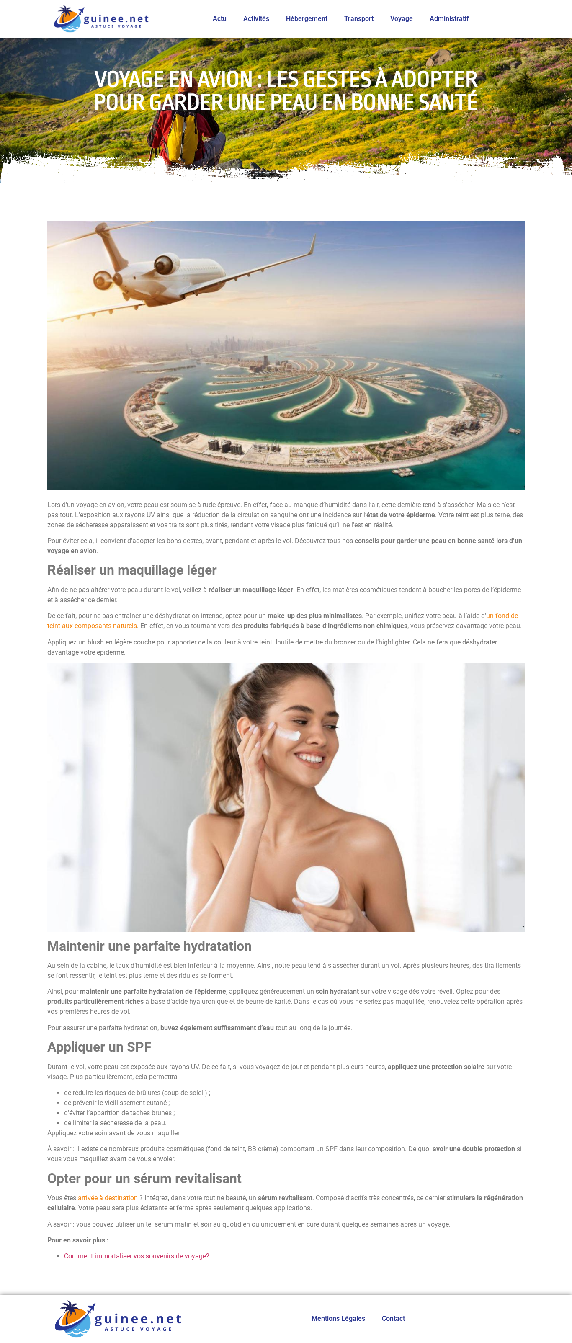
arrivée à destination (108, 1198)
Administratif (449, 19)
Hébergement (306, 19)
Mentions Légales (338, 1318)
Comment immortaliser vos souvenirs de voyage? (136, 1256)
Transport (359, 19)
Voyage (401, 19)
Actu (220, 19)
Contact (393, 1318)
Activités (256, 19)
